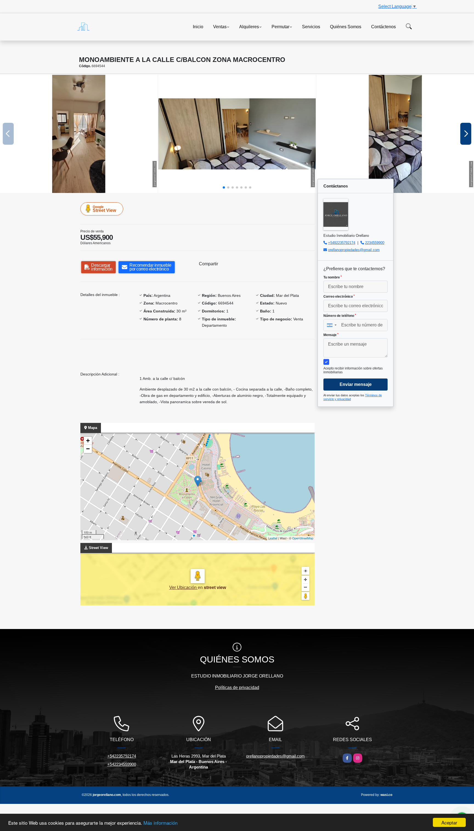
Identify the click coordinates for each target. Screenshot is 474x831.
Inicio (198, 26)
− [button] (88, 448)
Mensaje (330, 335)
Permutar (280, 26)
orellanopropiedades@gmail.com (354, 250)
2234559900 (374, 243)
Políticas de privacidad (237, 687)
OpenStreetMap (302, 538)
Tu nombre (332, 277)
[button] (224, 187)
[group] (78, 134)
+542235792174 (121, 756)
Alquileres (249, 26)
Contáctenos (383, 26)
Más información (160, 822)
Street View (104, 209)
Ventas (220, 26)
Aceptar (449, 822)
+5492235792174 (341, 243)
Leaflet (272, 538)
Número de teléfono (339, 316)
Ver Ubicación (183, 587)
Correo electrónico (339, 296)
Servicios (311, 26)
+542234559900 (121, 764)
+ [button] (88, 440)
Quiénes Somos (345, 26)
